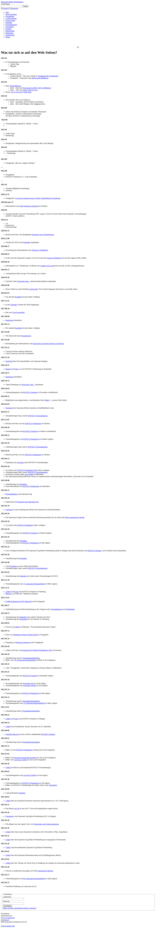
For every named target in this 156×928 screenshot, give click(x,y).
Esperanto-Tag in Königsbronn (43, 235)
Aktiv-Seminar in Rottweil (29, 206)
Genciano (20, 462)
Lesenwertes (33, 289)
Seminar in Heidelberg (40, 250)
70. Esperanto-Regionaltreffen (25, 660)
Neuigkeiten (9, 16)
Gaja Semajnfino (18, 312)
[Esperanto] (13, 8)
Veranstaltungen (11, 25)
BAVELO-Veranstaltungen (38, 416)
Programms (23, 619)
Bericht (8, 369)
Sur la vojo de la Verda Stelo (21, 92)
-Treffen (29, 685)
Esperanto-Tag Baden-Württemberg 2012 (37, 650)
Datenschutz (9, 31)
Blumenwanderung (23, 642)
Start (7, 12)
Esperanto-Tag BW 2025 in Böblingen (37, 88)
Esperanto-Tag (28, 683)
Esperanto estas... (23, 281)
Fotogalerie (9, 27)
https (47, 400)
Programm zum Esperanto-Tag (27, 502)
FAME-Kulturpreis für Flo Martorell (18, 601)
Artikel (8, 592)
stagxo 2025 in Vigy (30, 90)
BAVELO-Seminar (30, 392)
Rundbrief (18, 297)
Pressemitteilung (11, 494)
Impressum (9, 33)
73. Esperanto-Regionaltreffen (34, 584)
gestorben (21, 793)
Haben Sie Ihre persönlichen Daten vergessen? (19, 908)
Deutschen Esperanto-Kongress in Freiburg (48, 344)
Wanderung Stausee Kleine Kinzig (25, 635)
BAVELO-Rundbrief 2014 (27, 470)
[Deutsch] (5, 8)
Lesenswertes (10, 21)
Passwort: (6, 901)
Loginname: (7, 897)
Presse (7, 37)
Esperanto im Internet (45, 871)
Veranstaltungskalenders (31, 658)
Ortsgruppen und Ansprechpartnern (46, 824)
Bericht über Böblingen (40, 78)
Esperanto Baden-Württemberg (12, 2)
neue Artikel (29, 474)
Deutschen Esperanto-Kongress (25, 758)
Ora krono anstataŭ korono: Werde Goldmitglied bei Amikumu (37, 198)
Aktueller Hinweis (12, 734)
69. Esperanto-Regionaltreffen (34, 879)
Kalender (8, 23)
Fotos (16, 369)
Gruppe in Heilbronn (53, 258)
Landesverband (11, 18)
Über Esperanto (11, 14)
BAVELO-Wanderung (33, 423)
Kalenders (23, 484)
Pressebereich (26, 336)
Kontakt (8, 29)
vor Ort (16, 808)
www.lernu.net (9, 918)
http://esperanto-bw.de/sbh (74, 517)
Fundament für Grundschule (48, 76)
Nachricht (9, 361)
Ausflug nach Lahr (47, 266)
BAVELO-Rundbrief (25, 525)
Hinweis (8, 594)
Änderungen (10, 35)
